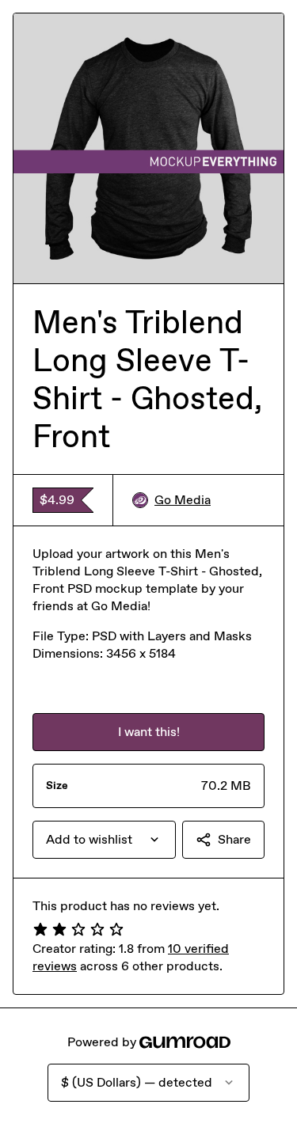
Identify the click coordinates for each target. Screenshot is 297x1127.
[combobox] (104, 840)
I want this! (149, 731)
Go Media (182, 499)
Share (234, 839)
